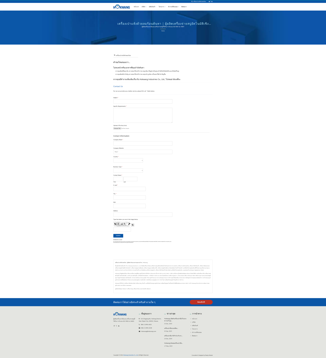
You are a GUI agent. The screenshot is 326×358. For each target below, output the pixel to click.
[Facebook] (114, 326)
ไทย (212, 1)
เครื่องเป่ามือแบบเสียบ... (171, 328)
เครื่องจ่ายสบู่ (130, 288)
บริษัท (143, 7)
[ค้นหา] (192, 1)
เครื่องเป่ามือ (136, 288)
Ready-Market (209, 355)
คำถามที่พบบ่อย (173, 7)
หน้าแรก (136, 7)
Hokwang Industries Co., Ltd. (130, 355)
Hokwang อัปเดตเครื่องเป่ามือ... (173, 343)
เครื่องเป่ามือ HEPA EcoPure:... (173, 336)
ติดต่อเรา (184, 7)
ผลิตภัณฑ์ (152, 7)
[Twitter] (116, 326)
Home (163, 31)
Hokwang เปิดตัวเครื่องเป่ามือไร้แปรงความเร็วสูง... (175, 320)
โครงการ (162, 7)
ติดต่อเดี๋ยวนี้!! (201, 302)
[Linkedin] (118, 326)
